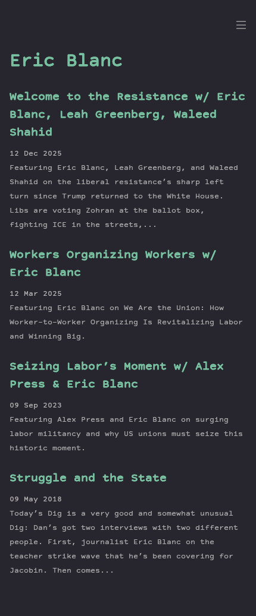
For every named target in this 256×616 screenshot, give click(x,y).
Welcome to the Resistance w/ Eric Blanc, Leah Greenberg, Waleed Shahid (127, 115)
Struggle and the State (88, 479)
